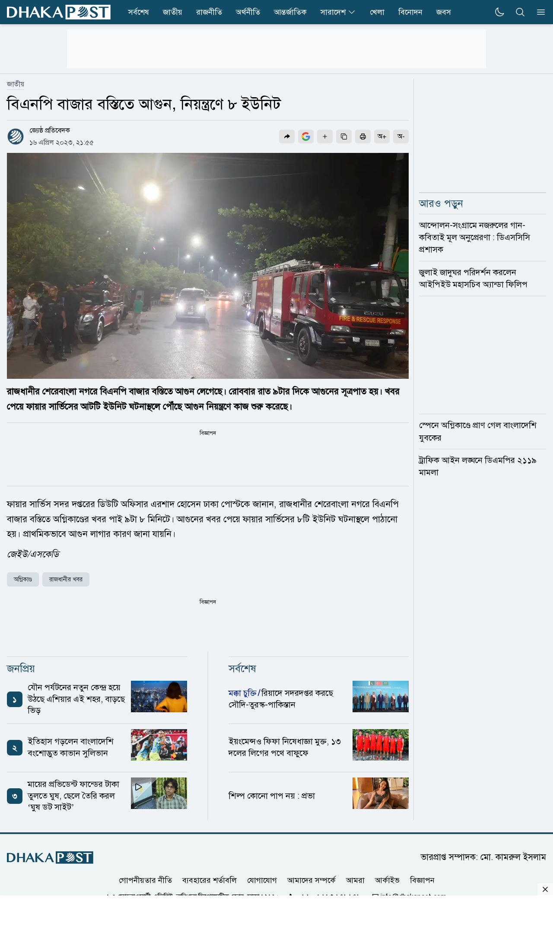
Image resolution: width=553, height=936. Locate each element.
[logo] (59, 12)
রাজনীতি (209, 12)
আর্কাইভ (387, 880)
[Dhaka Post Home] (50, 857)
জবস (443, 12)
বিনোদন (410, 12)
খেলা (377, 12)
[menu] (538, 12)
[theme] (499, 12)
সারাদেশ (333, 12)
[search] (520, 12)
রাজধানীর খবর (66, 579)
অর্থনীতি (248, 12)
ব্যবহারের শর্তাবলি (209, 880)
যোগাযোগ (262, 880)
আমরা (355, 880)
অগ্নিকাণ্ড (23, 579)
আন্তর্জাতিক (290, 12)
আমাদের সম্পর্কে (311, 880)
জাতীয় (15, 84)
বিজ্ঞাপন (422, 880)
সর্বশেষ (138, 12)
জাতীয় (172, 12)
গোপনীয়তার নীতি (145, 880)
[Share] (287, 136)
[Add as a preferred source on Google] (306, 136)
